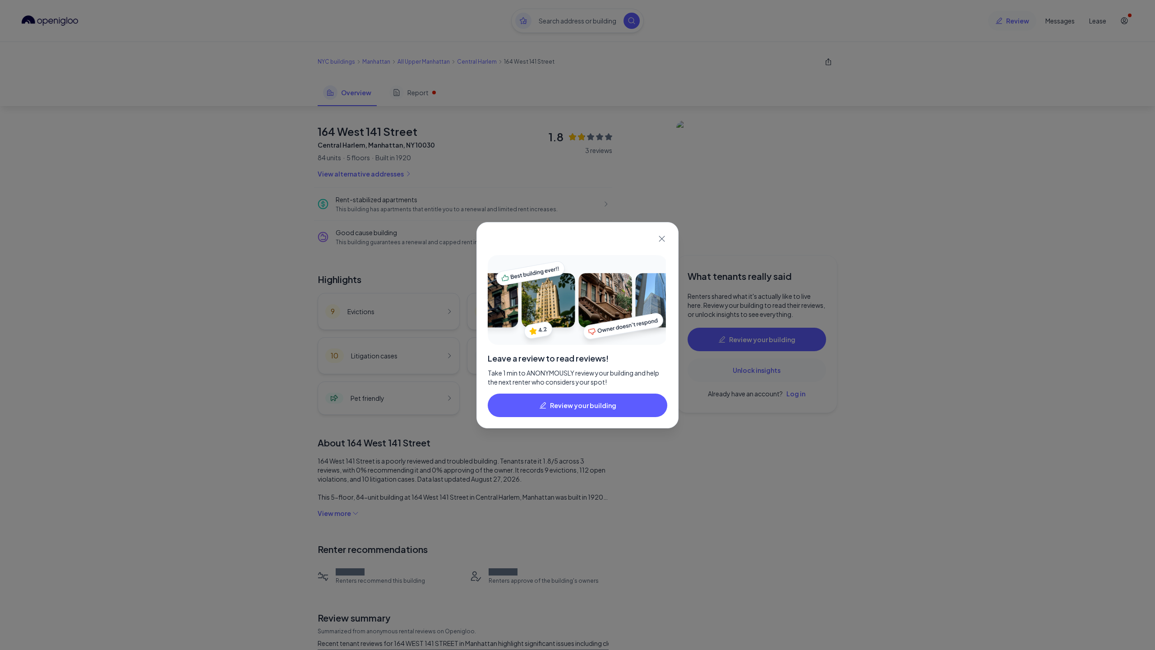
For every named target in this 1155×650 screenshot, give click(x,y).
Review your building (583, 405)
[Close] (662, 239)
